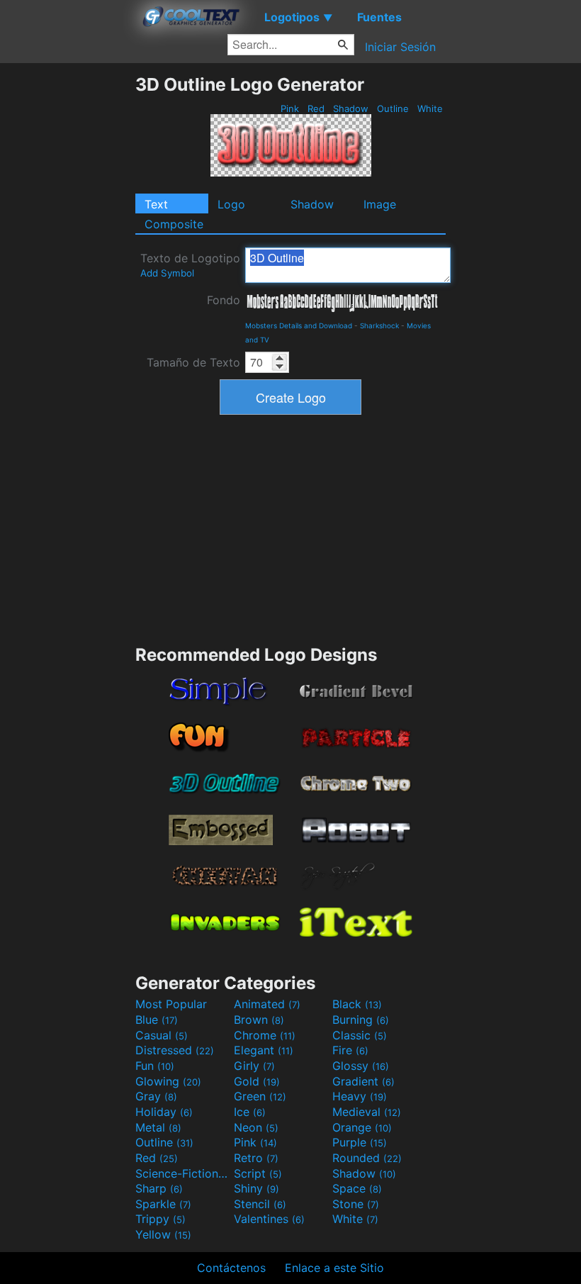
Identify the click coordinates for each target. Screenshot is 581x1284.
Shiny (256, 1188)
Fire (350, 1050)
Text (156, 204)
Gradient (363, 1081)
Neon (256, 1127)
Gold (257, 1081)
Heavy (359, 1096)
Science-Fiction (182, 1173)
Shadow (350, 108)
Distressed (174, 1050)
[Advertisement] (67, 286)
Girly (254, 1066)
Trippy (160, 1219)
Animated (267, 1004)
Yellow (163, 1234)
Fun (154, 1066)
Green (260, 1096)
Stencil (260, 1204)
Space (357, 1188)
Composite (174, 224)
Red (316, 108)
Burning (360, 1019)
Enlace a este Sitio (334, 1268)
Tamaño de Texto (193, 362)
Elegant (263, 1050)
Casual (161, 1035)
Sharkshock (379, 325)
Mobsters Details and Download (298, 325)
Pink (290, 108)
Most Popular (171, 1004)
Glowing (168, 1081)
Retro (256, 1158)
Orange (362, 1127)
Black (357, 1004)
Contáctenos (231, 1268)
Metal (158, 1127)
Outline (393, 108)
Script (258, 1173)
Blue (156, 1019)
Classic (359, 1035)
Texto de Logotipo (190, 265)
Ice (250, 1112)
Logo (231, 204)
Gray (156, 1096)
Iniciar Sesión (400, 47)
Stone (355, 1204)
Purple (359, 1142)
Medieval (366, 1112)
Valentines (269, 1219)
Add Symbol (167, 273)
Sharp (159, 1188)
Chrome (264, 1035)
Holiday (164, 1112)
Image (379, 204)
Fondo (223, 300)
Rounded (367, 1158)
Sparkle (163, 1204)
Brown (259, 1019)
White (430, 108)
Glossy (360, 1066)
